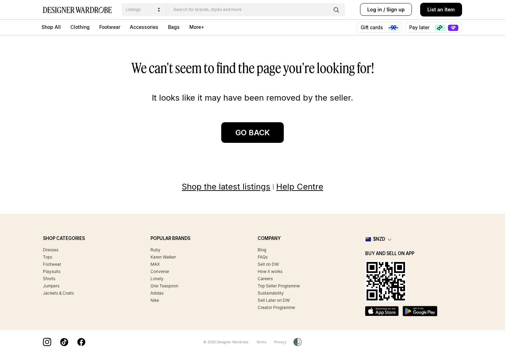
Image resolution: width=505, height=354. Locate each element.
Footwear (109, 27)
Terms (261, 342)
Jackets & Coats (58, 293)
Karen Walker (163, 257)
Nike (154, 300)
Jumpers (51, 285)
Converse (159, 271)
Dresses (50, 249)
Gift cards (372, 27)
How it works (270, 271)
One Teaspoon (164, 285)
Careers (265, 278)
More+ (196, 27)
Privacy (280, 342)
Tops (47, 257)
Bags (174, 27)
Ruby (155, 249)
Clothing (80, 27)
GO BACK (252, 132)
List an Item (441, 9)
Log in (374, 9)
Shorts (49, 278)
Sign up (395, 9)
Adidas (157, 293)
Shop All (51, 27)
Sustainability (271, 293)
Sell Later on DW (274, 300)
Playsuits (51, 271)
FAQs (263, 257)
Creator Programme (276, 307)
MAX (155, 264)
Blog (262, 249)
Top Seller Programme (279, 285)
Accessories (144, 27)
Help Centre (299, 187)
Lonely (157, 278)
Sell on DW (268, 264)
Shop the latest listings (226, 187)
